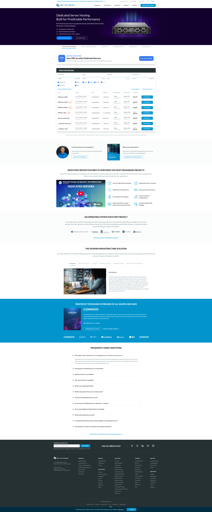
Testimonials (153, 482)
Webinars (152, 487)
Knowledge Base (153, 463)
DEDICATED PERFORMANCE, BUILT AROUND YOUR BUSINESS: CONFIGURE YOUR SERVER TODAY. (80, 1)
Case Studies (153, 478)
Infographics (153, 480)
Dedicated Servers (82, 461)
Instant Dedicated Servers (88, 46)
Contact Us (137, 467)
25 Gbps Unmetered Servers (84, 465)
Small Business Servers (119, 474)
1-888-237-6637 (57, 467)
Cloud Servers (81, 471)
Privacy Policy (104, 504)
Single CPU (62, 82)
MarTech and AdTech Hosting (121, 489)
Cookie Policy (115, 504)
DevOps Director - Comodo (92, 323)
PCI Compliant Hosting (120, 486)
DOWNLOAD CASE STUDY (92, 329)
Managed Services (102, 461)
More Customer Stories (110, 329)
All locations (135, 89)
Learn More (121, 509)
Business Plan (133, 1)
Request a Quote (124, 1)
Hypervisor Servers (119, 480)
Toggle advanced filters (64, 89)
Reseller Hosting (118, 484)
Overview (100, 472)
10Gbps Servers (133, 46)
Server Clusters (81, 469)
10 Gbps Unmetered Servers (84, 467)
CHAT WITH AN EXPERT (79, 157)
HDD (91, 82)
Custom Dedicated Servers (69, 46)
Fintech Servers (118, 491)
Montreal (100, 480)
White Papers (153, 476)
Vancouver (100, 482)
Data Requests (122, 504)
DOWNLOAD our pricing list (132, 157)
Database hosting (118, 478)
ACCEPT (132, 509)
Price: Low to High (148, 89)
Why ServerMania (139, 461)
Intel (78, 85)
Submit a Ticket (153, 465)
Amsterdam (100, 485)
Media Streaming (118, 463)
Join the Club (141, 1)
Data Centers (138, 480)
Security (137, 482)
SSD (86, 82)
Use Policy (97, 504)
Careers (136, 474)
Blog (136, 486)
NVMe (97, 82)
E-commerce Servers (119, 471)
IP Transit (100, 465)
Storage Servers (118, 467)
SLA (110, 504)
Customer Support (154, 461)
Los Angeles (100, 476)
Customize (146, 97)
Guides (151, 485)
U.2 (104, 82)
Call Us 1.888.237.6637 (111, 446)
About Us (137, 463)
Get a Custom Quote (64, 38)
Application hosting (119, 476)
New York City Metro (102, 474)
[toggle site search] (147, 1)
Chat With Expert (81, 38)
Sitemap (152, 467)
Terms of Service (90, 504)
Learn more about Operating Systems (105, 238)
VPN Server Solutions (119, 482)
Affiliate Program (138, 471)
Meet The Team (138, 465)
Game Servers (118, 465)
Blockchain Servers (119, 469)
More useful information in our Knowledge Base (105, 434)
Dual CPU (62, 85)
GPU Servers (104, 46)
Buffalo (99, 487)
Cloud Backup (101, 463)
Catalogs (152, 474)
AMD (78, 82)
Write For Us (138, 484)
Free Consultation (148, 5)
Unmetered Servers (118, 46)
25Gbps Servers (146, 46)
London (100, 478)
